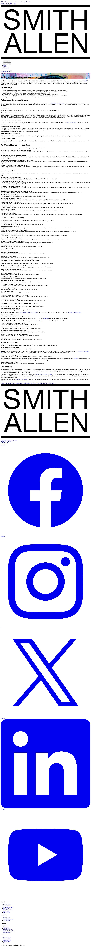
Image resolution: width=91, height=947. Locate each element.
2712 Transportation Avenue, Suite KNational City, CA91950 (9, 441)
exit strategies (46, 318)
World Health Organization (57, 103)
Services (6, 61)
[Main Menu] (11, 71)
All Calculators (6, 920)
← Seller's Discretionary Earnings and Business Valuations (14, 383)
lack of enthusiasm (71, 122)
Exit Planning (6, 908)
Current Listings (7, 937)
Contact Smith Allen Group (21, 379)
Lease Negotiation (7, 909)
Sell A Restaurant (7, 904)
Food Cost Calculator (8, 919)
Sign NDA (5, 942)
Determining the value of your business (28, 312)
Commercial (6, 911)
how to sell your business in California (44, 374)
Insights (5, 66)
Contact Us (5, 68)
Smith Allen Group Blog (8, 930)
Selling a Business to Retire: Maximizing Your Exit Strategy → (41, 383)
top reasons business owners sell (79, 80)
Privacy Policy (6, 941)
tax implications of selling (37, 320)
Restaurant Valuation (8, 907)
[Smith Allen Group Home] (45, 58)
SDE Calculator (7, 917)
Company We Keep (7, 929)
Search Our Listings (5, 71)
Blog (4, 65)
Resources (6, 64)
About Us (5, 925)
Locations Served (7, 940)
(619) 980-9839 (4, 442)
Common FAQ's (7, 939)
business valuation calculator (74, 312)
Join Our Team (6, 928)
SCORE (76, 358)
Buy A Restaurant (7, 906)
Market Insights (6, 932)
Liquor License (6, 912)
